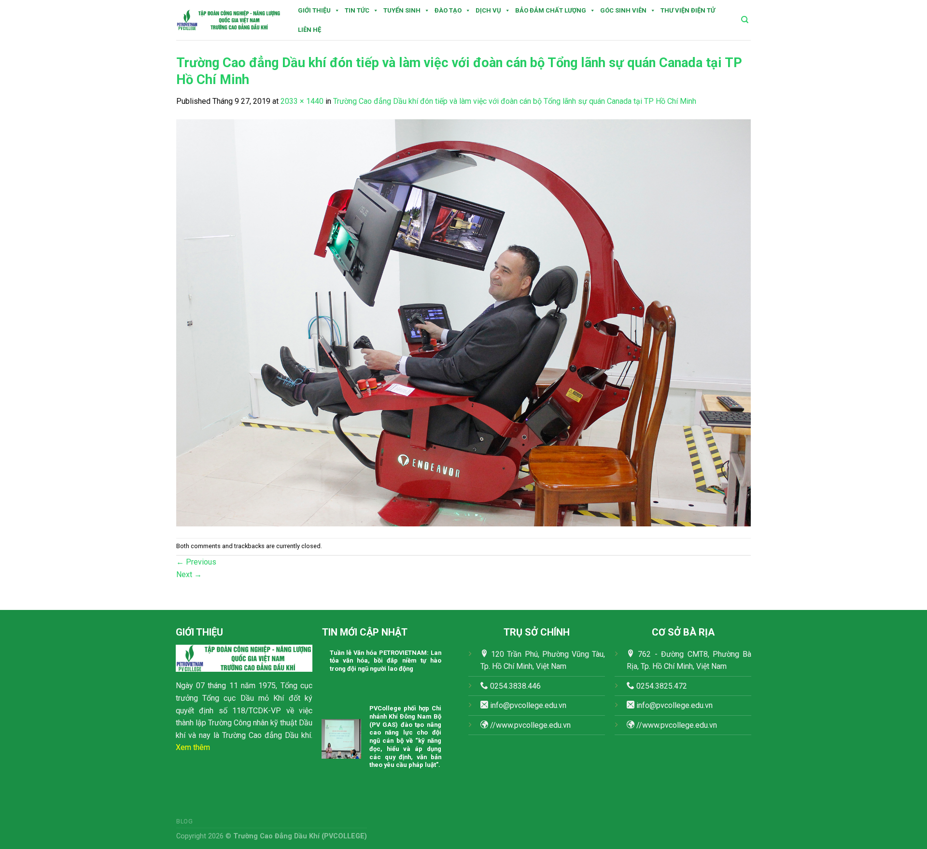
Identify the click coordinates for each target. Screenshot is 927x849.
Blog (184, 821)
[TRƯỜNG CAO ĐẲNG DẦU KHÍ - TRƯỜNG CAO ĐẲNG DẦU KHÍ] (228, 20)
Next (189, 574)
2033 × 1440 (302, 101)
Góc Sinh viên (623, 10)
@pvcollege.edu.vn (681, 705)
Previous (196, 561)
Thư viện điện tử (687, 10)
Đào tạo (448, 10)
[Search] (745, 19)
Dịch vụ (488, 10)
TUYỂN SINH (402, 10)
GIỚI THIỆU (314, 10)
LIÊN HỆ (309, 29)
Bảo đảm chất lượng (550, 10)
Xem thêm (193, 747)
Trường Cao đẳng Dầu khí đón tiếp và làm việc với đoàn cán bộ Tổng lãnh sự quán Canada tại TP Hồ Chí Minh (514, 101)
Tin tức (357, 10)
